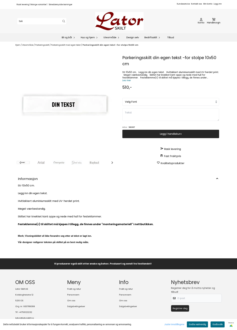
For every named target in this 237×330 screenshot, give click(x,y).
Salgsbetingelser (76, 306)
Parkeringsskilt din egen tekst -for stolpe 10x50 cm (110, 45)
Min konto (207, 4)
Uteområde (28, 45)
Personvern (73, 294)
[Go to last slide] (20, 162)
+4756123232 (25, 312)
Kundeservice (183, 4)
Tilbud (170, 37)
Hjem (18, 45)
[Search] (64, 21)
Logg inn (218, 4)
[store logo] (119, 21)
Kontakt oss (196, 4)
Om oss (71, 300)
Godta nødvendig (197, 324)
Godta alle (217, 324)
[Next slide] (112, 162)
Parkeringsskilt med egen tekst (66, 45)
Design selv (132, 37)
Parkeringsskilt (42, 45)
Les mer (126, 80)
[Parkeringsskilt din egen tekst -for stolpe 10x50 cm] (66, 105)
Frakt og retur (74, 289)
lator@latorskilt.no (24, 318)
